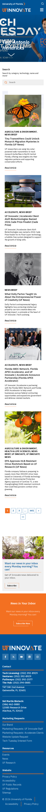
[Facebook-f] (5, 657)
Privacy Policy (9, 776)
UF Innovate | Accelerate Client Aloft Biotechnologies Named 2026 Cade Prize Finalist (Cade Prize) (22, 220)
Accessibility (8, 780)
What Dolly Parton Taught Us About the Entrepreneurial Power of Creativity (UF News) (23, 296)
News (5, 758)
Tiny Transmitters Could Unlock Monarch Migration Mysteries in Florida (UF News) (22, 141)
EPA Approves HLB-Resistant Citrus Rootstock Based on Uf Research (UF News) (21, 463)
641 (32, 510)
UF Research (9, 762)
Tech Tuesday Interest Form (17, 740)
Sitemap (6, 792)
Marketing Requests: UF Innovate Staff (22, 728)
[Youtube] (21, 657)
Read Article (10, 167)
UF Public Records (11, 784)
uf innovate (9, 35)
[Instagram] (37, 657)
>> (23, 516)
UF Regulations (10, 788)
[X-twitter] (13, 657)
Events (5, 754)
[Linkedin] (29, 657)
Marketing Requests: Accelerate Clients (23, 732)
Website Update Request (15, 736)
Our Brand (7, 724)
